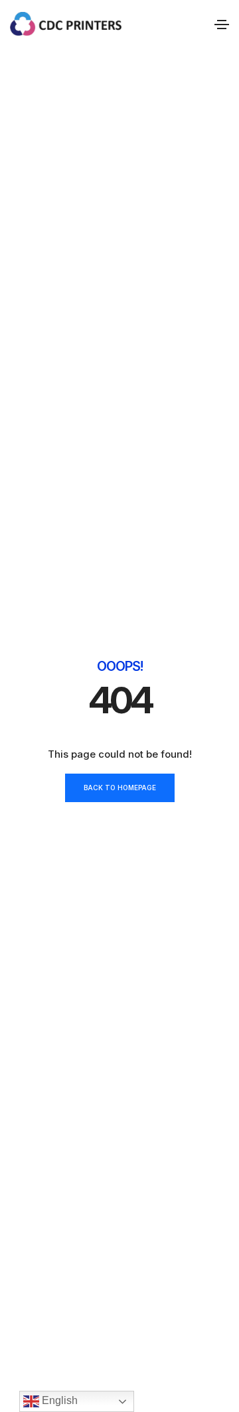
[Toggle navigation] (221, 24)
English (58, 1400)
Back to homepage (120, 788)
